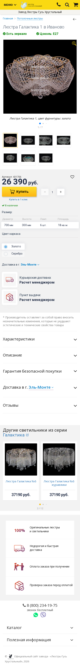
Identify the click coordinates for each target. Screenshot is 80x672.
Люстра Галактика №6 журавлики (59, 483)
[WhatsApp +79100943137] (36, 615)
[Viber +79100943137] (43, 615)
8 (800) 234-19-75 (41, 607)
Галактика (14, 435)
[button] (40, 123)
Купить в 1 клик (18, 199)
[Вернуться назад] (75, 19)
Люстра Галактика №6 (21, 481)
